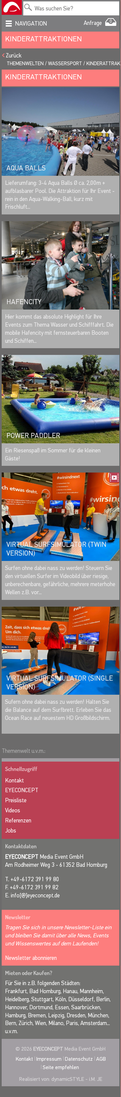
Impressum (49, 1059)
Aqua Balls (26, 168)
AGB (101, 1059)
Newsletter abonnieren (31, 958)
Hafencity (23, 301)
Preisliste (16, 800)
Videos (12, 810)
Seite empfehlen (61, 1067)
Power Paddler (33, 435)
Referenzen (18, 820)
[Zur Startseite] (12, 7)
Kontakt (14, 780)
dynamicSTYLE (67, 1079)
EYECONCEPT (21, 790)
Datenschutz (79, 1059)
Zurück (14, 55)
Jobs (10, 830)
